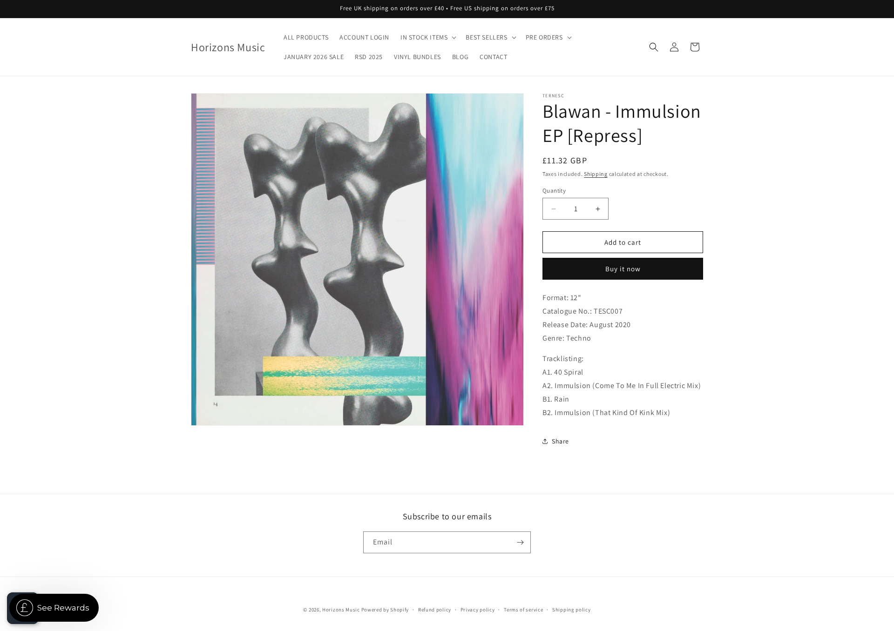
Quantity (554, 191)
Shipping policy (571, 609)
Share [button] (560, 441)
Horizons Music (341, 609)
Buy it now (623, 268)
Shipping (596, 173)
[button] (427, 37)
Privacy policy (478, 609)
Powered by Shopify (385, 609)
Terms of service (523, 609)
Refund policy (434, 609)
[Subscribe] (520, 542)
